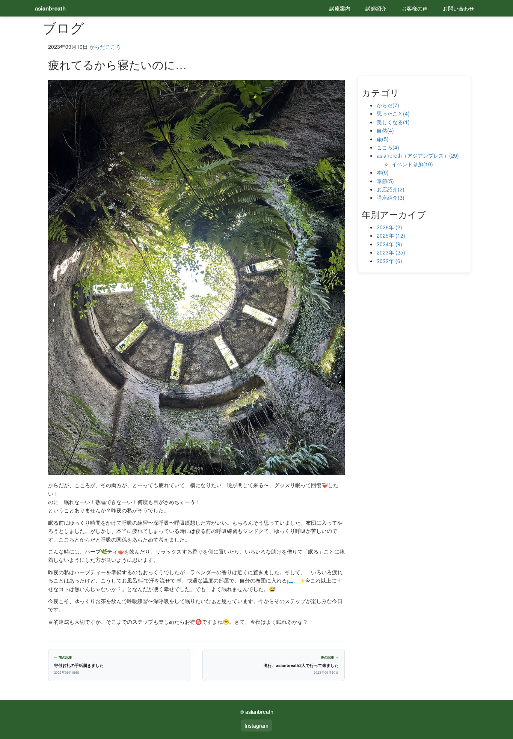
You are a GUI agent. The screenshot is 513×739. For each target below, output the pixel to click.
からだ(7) (388, 105)
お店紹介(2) (390, 189)
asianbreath (50, 8)
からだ (97, 46)
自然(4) (385, 130)
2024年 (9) (389, 244)
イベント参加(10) (412, 164)
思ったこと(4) (393, 113)
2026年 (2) (389, 227)
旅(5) (383, 139)
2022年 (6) (389, 261)
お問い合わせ (458, 8)
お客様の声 (414, 8)
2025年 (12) (391, 235)
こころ (113, 46)
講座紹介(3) (390, 197)
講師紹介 (375, 8)
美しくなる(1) (393, 122)
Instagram (256, 725)
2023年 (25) (391, 252)
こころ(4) (388, 147)
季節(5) (385, 181)
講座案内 (339, 8)
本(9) (383, 172)
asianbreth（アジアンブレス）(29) (418, 155)
